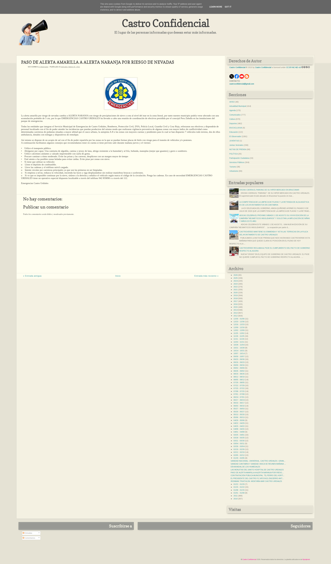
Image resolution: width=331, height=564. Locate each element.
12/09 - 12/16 (239, 327)
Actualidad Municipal (237, 106)
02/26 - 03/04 (239, 446)
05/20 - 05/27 (239, 412)
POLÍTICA (233, 154)
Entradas (28, 533)
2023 (236, 284)
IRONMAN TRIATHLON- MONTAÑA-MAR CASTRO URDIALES (256, 481)
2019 (236, 295)
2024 (236, 281)
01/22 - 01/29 (239, 484)
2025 (236, 278)
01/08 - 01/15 (239, 490)
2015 (236, 307)
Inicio (118, 276)
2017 (236, 301)
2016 (236, 304)
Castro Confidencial (165, 23)
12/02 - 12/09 (239, 330)
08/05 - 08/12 (239, 380)
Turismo (232, 167)
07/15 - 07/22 (239, 388)
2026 (236, 275)
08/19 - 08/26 (239, 374)
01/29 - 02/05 (239, 458)
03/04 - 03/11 (239, 443)
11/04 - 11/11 (239, 342)
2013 (236, 313)
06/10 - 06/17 (239, 403)
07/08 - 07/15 (239, 391)
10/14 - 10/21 (239, 351)
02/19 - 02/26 (239, 449)
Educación (233, 132)
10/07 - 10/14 (239, 353)
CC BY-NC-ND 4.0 (293, 67)
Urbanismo (233, 171)
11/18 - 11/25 (239, 336)
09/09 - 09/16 (239, 365)
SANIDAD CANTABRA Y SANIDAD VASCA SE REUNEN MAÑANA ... (258, 464)
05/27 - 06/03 (239, 409)
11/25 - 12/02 (239, 333)
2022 (236, 287)
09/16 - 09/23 (239, 362)
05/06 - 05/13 (239, 417)
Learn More (215, 7)
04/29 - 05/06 (239, 420)
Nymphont (306, 559)
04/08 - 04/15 (239, 429)
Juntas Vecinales (236, 145)
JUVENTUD (234, 141)
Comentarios (29, 538)
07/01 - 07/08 (239, 394)
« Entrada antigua (32, 276)
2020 (236, 293)
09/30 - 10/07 (239, 356)
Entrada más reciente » (206, 276)
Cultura (232, 119)
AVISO (232, 102)
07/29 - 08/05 (239, 382)
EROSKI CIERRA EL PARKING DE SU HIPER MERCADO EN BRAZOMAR (269, 190)
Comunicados (235, 115)
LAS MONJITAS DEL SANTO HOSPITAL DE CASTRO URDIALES (257, 470)
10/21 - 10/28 (239, 348)
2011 (236, 496)
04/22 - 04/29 (239, 423)
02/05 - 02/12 (239, 455)
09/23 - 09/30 (239, 359)
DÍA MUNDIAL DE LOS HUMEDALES (245, 467)
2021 (236, 290)
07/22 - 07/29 (239, 385)
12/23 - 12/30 (239, 322)
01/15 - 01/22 (239, 487)
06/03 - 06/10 (239, 406)
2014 (236, 310)
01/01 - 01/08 (239, 493)
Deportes (233, 123)
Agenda (232, 110)
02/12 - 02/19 (239, 452)
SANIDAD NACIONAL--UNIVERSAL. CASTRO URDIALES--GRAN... (258, 461)
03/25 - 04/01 (239, 435)
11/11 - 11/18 (239, 339)
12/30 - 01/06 (239, 319)
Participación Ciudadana (239, 158)
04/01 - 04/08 (239, 432)
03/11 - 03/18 (239, 441)
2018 (236, 298)
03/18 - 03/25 (239, 438)
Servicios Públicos (236, 162)
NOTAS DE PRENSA (237, 149)
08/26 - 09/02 (239, 371)
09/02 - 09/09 (239, 368)
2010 (236, 499)
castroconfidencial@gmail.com (241, 84)
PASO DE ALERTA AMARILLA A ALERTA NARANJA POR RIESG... (257, 472)
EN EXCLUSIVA (235, 128)
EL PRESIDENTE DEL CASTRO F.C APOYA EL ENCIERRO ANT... (257, 478)
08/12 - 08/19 (239, 377)
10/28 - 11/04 (239, 345)
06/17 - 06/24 (239, 400)
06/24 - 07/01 (239, 397)
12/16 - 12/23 (239, 324)
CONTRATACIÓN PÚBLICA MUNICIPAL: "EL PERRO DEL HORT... (257, 475)
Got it (228, 7)
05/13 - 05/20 (239, 414)
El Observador (43, 67)
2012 (236, 316)
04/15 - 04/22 (239, 426)
